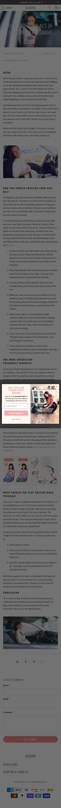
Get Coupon (16, 413)
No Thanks (16, 419)
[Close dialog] (56, 386)
